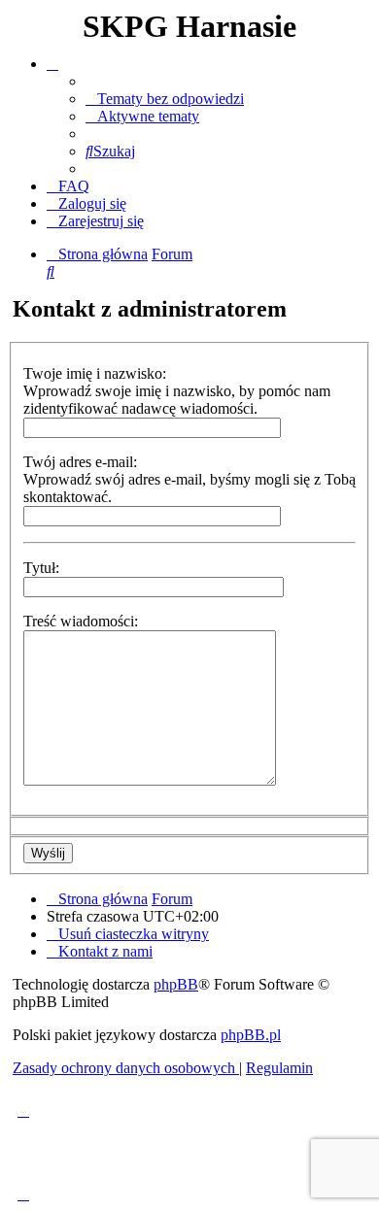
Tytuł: (41, 567)
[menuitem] (165, 98)
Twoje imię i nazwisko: (94, 373)
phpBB (176, 984)
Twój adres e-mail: (80, 462)
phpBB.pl (251, 1034)
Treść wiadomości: (80, 621)
